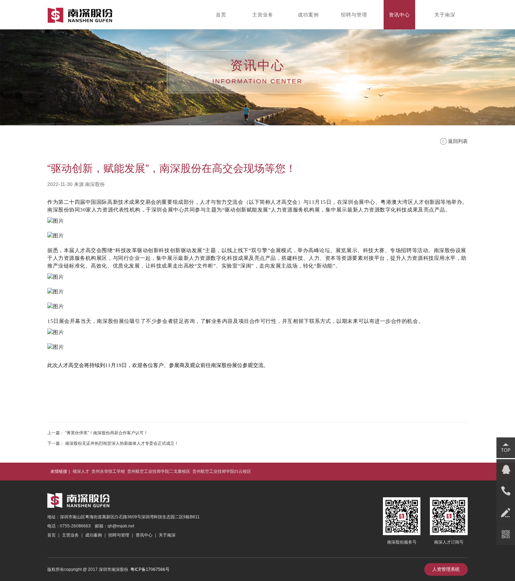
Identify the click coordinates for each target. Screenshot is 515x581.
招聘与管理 (118, 535)
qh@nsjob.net (121, 526)
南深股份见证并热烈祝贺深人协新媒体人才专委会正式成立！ (122, 443)
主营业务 (70, 535)
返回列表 (458, 141)
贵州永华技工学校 (108, 471)
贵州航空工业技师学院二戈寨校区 (158, 471)
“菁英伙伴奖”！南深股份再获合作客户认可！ (106, 432)
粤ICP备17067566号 (150, 569)
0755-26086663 (75, 526)
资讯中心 (144, 535)
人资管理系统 (446, 569)
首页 (51, 535)
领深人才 (81, 471)
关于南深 (167, 535)
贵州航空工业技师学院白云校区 (221, 471)
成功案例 (93, 535)
